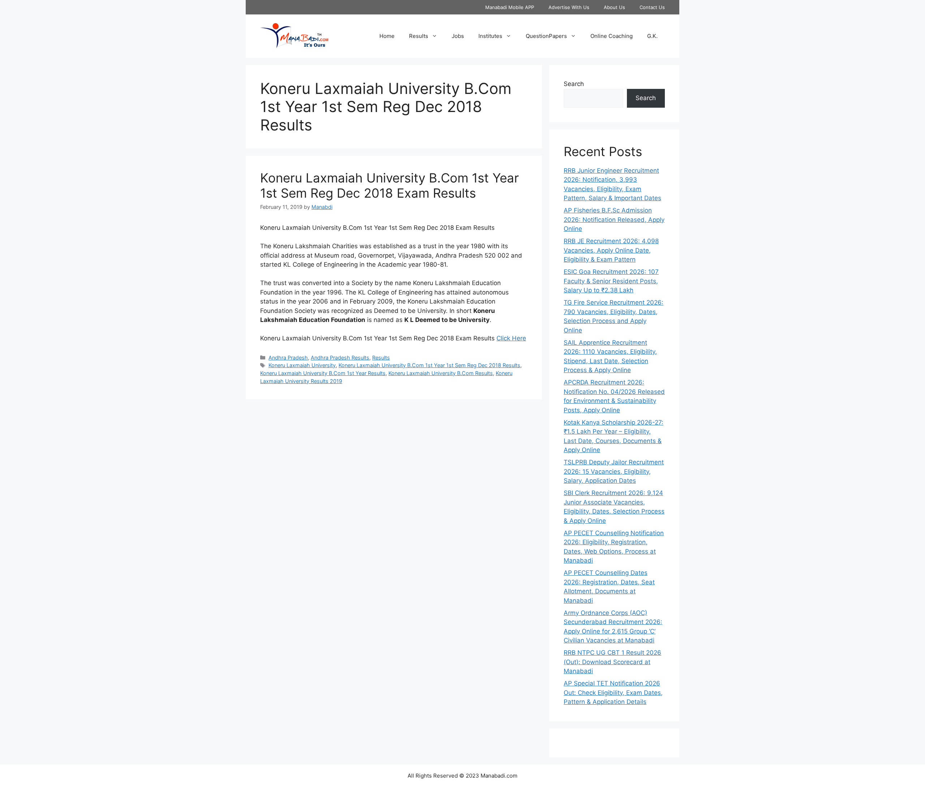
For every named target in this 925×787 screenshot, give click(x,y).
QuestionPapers (546, 36)
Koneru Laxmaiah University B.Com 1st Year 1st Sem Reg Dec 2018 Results (429, 365)
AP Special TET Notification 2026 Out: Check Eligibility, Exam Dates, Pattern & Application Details (613, 692)
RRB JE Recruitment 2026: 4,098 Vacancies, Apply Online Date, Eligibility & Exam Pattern (611, 250)
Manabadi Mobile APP (509, 7)
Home (387, 36)
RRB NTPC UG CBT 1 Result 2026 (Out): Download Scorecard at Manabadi (612, 662)
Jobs (458, 36)
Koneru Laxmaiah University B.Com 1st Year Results (323, 373)
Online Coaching (611, 36)
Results (418, 36)
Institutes (490, 36)
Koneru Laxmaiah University (302, 365)
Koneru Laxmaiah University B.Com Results (440, 373)
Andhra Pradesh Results (340, 357)
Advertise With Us (568, 7)
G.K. (652, 36)
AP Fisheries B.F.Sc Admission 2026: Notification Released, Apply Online (614, 219)
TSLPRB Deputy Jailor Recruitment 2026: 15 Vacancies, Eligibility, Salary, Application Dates (614, 471)
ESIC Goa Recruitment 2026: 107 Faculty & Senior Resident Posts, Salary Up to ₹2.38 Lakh (611, 281)
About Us (614, 7)
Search (574, 83)
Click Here (511, 338)
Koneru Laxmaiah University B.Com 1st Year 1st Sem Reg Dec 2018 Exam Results (389, 185)
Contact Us (652, 7)
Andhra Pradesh (288, 357)
